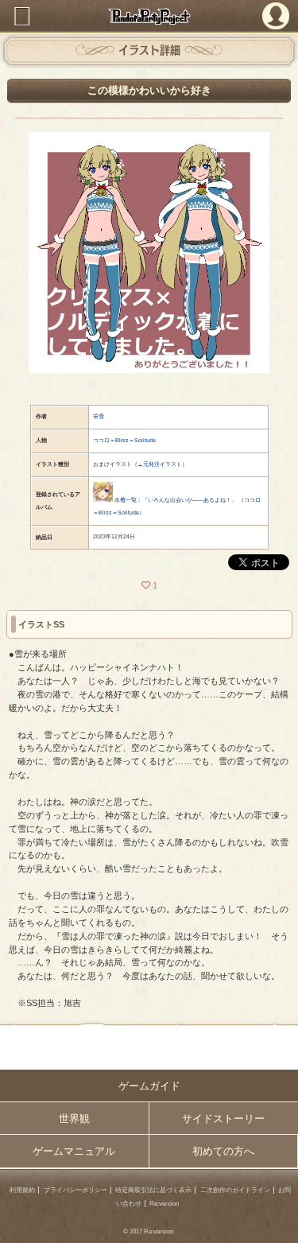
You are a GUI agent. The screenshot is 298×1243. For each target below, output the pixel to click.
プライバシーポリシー (75, 1190)
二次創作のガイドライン (235, 1190)
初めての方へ (223, 1151)
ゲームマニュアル (74, 1151)
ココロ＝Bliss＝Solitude (124, 440)
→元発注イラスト (159, 464)
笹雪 (98, 416)
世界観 (74, 1119)
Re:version (164, 1203)
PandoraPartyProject (149, 16)
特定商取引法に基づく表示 (153, 1190)
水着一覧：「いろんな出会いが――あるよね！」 (175, 500)
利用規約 (22, 1190)
